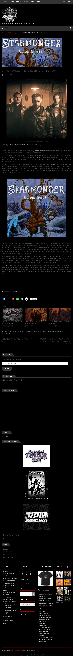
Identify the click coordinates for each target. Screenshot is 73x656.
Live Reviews (9, 583)
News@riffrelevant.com (28, 584)
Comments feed (8, 555)
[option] (26, 2)
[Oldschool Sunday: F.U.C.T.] (67, 591)
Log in (5, 549)
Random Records (10, 588)
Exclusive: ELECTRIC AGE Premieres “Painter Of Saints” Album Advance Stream (46, 615)
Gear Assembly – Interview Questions (10, 606)
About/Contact (8, 599)
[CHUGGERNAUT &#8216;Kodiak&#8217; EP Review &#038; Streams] (36, 314)
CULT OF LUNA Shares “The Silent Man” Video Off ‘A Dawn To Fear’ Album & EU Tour (55, 341)
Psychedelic (61, 331)
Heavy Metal (35, 331)
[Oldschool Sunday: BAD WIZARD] (59, 591)
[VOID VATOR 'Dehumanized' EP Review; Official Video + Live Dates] (59, 583)
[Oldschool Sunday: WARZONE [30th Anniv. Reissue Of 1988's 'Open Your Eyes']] (59, 575)
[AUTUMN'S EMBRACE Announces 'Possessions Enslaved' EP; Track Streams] (67, 583)
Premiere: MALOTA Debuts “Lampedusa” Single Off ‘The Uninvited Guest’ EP (46, 637)
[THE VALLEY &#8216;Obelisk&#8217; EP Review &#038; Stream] (60, 314)
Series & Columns (11, 578)
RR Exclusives (9, 573)
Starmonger (6, 333)
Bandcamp (21, 331)
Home (5, 623)
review (35, 157)
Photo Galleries (10, 585)
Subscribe (7, 368)
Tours (7, 594)
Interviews (8, 576)
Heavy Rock (44, 331)
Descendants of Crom (10, 539)
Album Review (12, 331)
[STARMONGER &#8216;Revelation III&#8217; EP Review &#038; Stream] (13, 314)
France (27, 331)
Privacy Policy (9, 621)
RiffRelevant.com (16, 651)
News (5, 590)
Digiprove (49, 655)
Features (6, 571)
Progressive (52, 331)
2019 (5, 331)
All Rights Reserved (7, 292)
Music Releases (10, 592)
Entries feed (7, 552)
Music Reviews (10, 581)
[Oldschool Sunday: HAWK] (67, 575)
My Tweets (5, 436)
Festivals (8, 597)
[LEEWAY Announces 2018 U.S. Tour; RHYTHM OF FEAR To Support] (59, 600)
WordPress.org (8, 557)
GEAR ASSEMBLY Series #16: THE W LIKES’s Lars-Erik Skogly (31, 2)
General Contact (10, 601)
